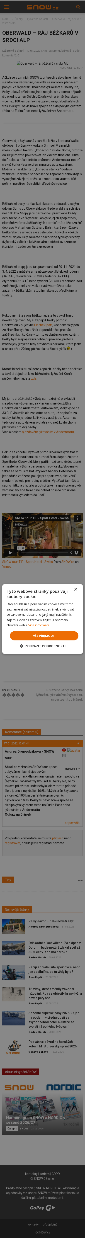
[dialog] (42, 619)
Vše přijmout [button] (44, 636)
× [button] (75, 589)
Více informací (38, 625)
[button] (43, 646)
